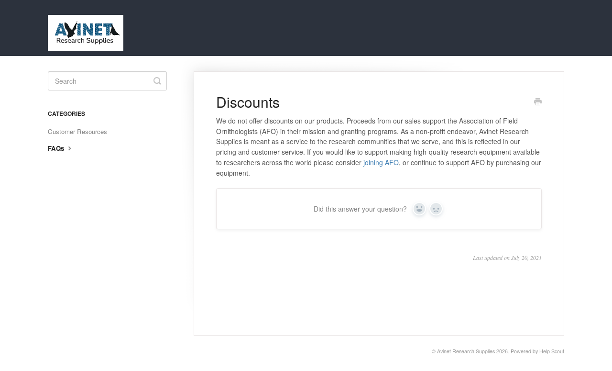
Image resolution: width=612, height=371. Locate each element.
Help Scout (551, 351)
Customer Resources (77, 131)
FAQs (57, 148)
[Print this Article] (538, 102)
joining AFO (381, 162)
